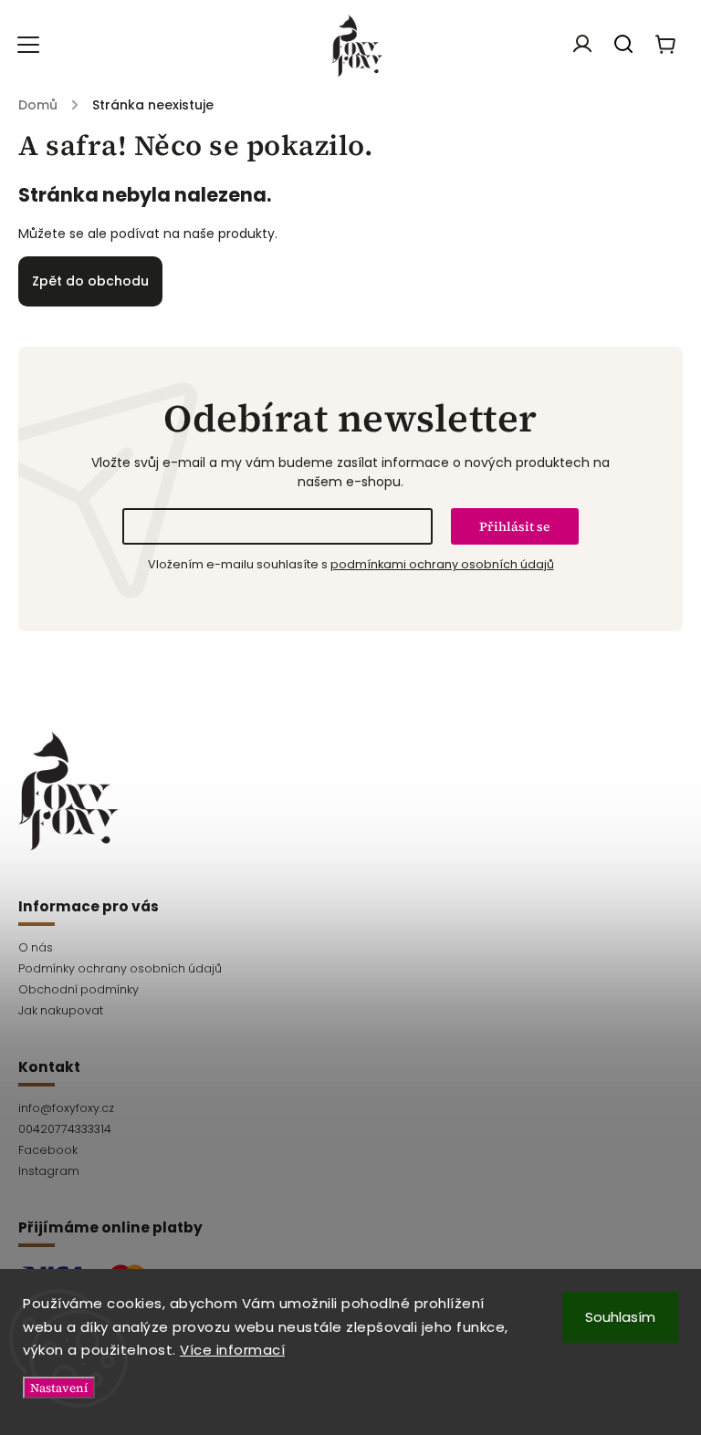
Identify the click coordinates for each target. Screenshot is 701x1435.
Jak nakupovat (60, 1010)
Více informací (232, 1349)
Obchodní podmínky (78, 989)
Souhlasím (620, 1316)
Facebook (48, 1150)
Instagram (48, 1171)
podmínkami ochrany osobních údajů (442, 564)
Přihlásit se (514, 526)
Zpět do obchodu (90, 281)
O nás (35, 947)
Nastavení (59, 1387)
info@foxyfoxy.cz (66, 1108)
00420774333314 (64, 1129)
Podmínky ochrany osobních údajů (120, 968)
